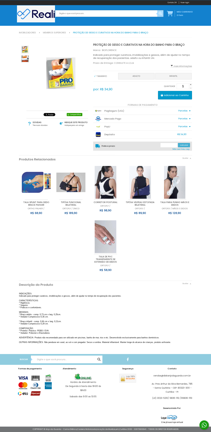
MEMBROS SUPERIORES (54, 32)
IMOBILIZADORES (27, 32)
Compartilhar (75, 114)
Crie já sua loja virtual (172, 422)
